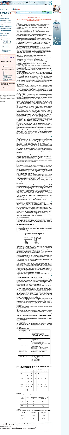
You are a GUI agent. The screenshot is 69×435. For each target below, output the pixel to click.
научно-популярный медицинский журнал (45, 12)
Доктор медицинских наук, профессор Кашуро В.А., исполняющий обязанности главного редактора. (8, 58)
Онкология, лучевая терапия (7, 72)
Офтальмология (5, 74)
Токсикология (5, 76)
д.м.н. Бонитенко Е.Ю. (4, 63)
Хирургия (4, 78)
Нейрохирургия (5, 71)
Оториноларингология (6, 73)
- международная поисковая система (37, 12)
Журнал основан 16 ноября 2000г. (6, 426)
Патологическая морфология (7, 75)
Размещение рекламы (48, 430)
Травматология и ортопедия (7, 77)
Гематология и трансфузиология (8, 70)
